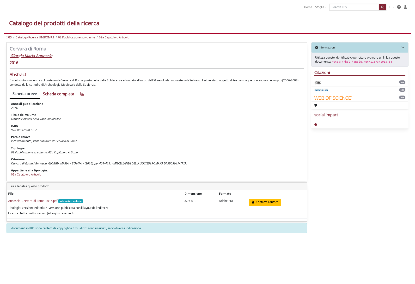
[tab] (82, 94)
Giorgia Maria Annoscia (31, 55)
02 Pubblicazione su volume (76, 37)
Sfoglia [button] (319, 7)
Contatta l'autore (266, 202)
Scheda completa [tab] (58, 94)
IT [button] (390, 7)
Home (308, 7)
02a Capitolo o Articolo (114, 37)
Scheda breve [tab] (24, 93)
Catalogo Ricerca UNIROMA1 (35, 37)
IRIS (9, 37)
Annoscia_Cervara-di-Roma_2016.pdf (32, 201)
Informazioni (327, 47)
